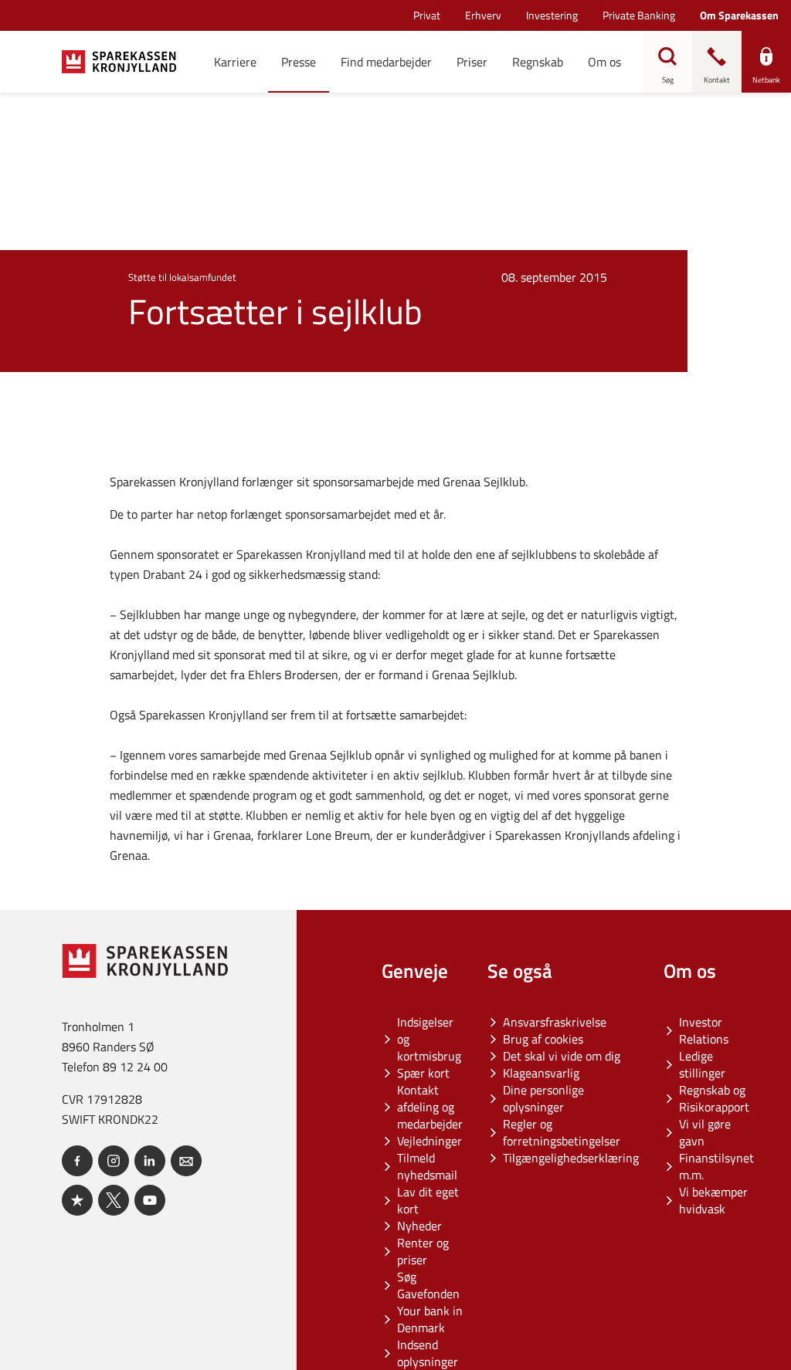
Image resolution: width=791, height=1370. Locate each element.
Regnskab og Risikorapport (714, 1098)
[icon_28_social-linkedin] (149, 1160)
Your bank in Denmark (430, 1319)
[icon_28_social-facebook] (77, 1160)
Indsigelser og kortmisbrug (429, 1038)
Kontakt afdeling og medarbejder (430, 1106)
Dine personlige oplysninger (543, 1098)
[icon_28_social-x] (113, 1200)
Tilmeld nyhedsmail (427, 1166)
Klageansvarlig (541, 1072)
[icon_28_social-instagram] (113, 1160)
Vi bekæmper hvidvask (713, 1200)
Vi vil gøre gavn (705, 1132)
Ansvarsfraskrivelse (554, 1021)
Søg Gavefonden (428, 1285)
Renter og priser (423, 1251)
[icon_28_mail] (186, 1160)
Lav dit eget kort (428, 1200)
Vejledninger (429, 1140)
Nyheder (419, 1225)
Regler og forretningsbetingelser (561, 1132)
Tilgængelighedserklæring (571, 1157)
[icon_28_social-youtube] (149, 1200)
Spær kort (423, 1072)
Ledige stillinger (702, 1064)
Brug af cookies (543, 1038)
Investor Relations (703, 1030)
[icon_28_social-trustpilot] (77, 1200)
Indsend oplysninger (427, 1353)
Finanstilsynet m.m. (716, 1166)
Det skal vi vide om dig (561, 1055)
